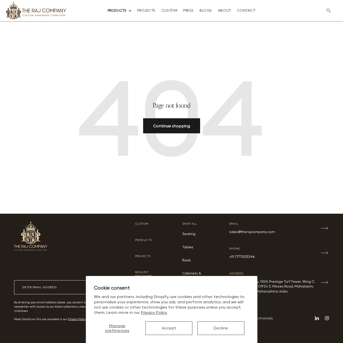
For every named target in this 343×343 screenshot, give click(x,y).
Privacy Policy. (77, 319)
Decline (220, 327)
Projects (146, 10)
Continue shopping (171, 125)
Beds (186, 260)
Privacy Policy (154, 312)
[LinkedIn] (317, 318)
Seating (188, 234)
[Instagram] (327, 318)
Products (117, 10)
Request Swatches (143, 274)
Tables (187, 247)
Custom (169, 10)
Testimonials (261, 318)
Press (188, 10)
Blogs (206, 10)
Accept (169, 327)
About (224, 10)
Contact (246, 10)
